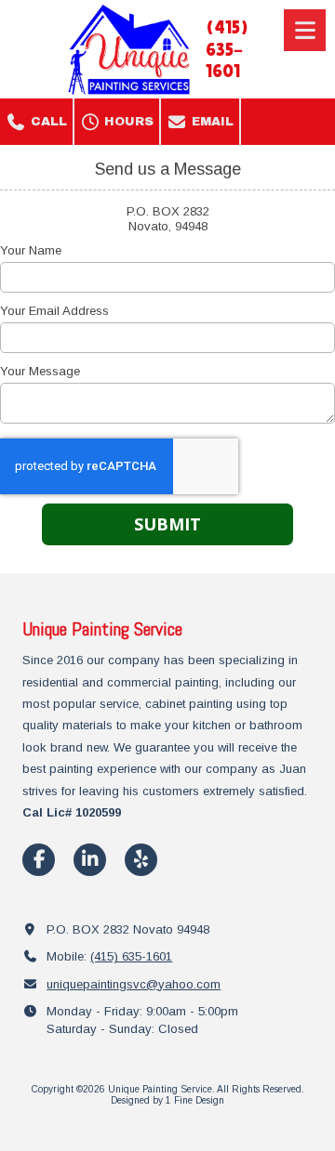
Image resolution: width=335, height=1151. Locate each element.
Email (211, 121)
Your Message (40, 371)
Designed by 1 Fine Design (167, 1100)
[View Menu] (305, 30)
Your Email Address (54, 311)
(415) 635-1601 (131, 956)
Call (47, 121)
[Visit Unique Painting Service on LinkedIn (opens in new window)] (90, 860)
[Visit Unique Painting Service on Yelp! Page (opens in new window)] (141, 860)
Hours (127, 121)
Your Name (30, 250)
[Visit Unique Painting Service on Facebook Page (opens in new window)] (38, 860)
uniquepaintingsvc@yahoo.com (134, 984)
